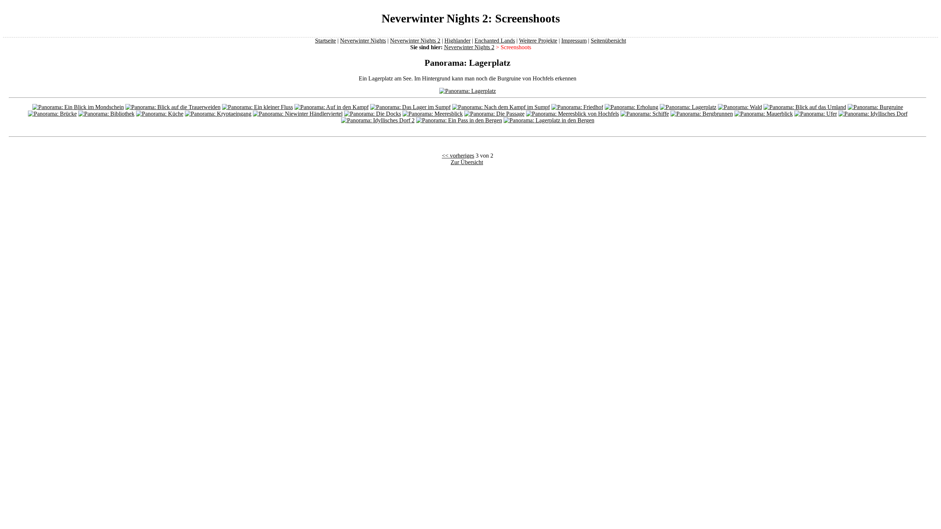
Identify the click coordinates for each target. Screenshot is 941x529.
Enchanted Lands (495, 40)
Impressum (574, 40)
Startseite (325, 40)
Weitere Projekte (538, 40)
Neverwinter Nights (363, 40)
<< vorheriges (458, 155)
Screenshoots (516, 47)
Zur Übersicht (467, 162)
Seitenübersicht (608, 40)
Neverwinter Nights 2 (415, 40)
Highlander (457, 40)
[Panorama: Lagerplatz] (467, 91)
